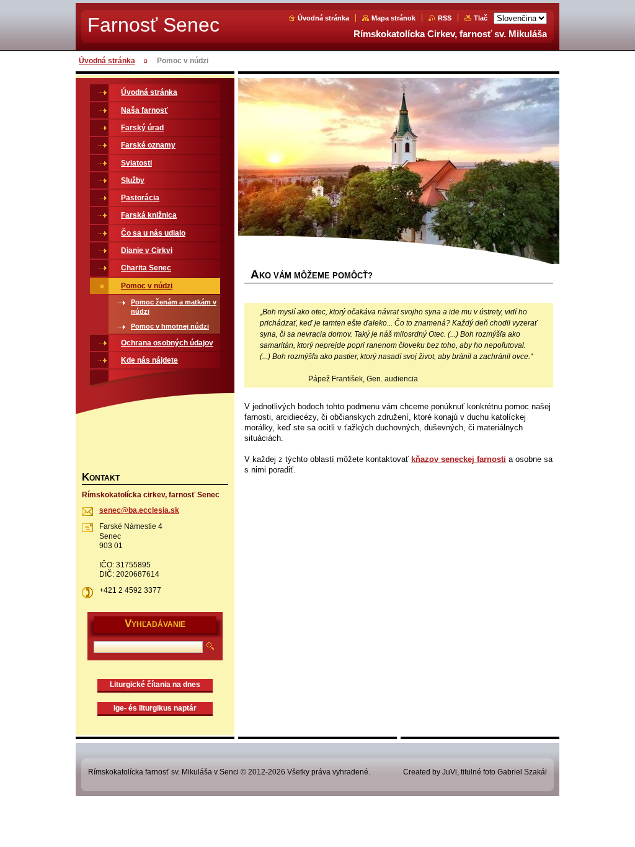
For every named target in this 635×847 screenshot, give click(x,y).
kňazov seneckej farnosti (458, 459)
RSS (444, 18)
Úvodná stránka (323, 18)
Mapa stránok (393, 18)
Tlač (480, 18)
